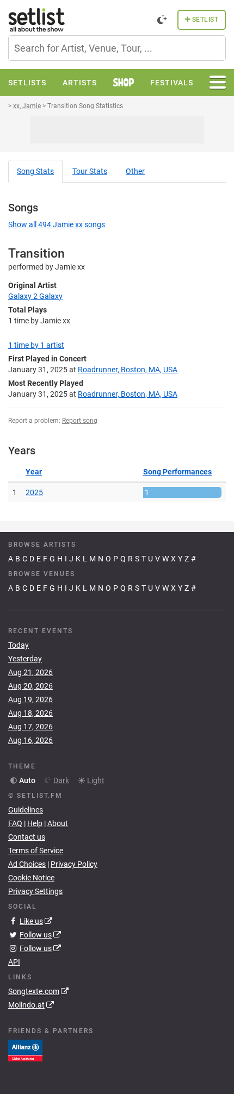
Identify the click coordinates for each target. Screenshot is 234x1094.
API (14, 962)
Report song (79, 420)
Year (34, 471)
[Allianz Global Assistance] (25, 1050)
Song (35, 171)
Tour (89, 171)
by (36, 345)
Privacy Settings (35, 891)
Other (135, 171)
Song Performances (177, 471)
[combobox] (117, 48)
